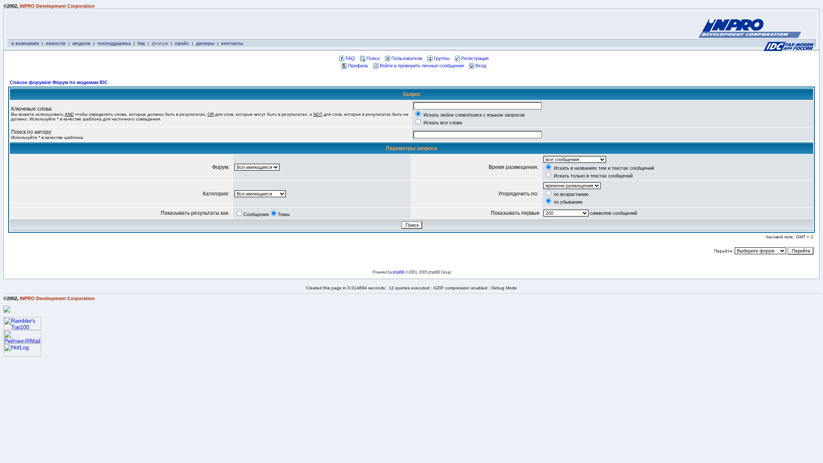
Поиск (373, 58)
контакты (232, 43)
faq (141, 43)
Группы (442, 58)
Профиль (358, 65)
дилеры (205, 43)
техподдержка (114, 43)
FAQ (350, 58)
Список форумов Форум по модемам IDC (59, 82)
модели (81, 43)
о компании (25, 43)
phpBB (398, 272)
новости (56, 43)
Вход (480, 65)
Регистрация (475, 58)
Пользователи (406, 58)
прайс (182, 43)
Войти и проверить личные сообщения (422, 65)
